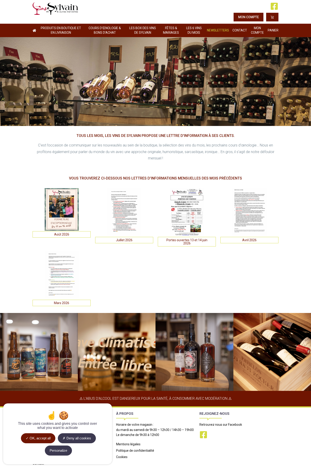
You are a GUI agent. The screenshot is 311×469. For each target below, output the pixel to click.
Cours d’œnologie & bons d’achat (105, 30)
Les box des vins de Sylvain (142, 30)
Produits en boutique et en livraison (61, 30)
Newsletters (218, 30)
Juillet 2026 (124, 240)
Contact (239, 30)
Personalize (58, 450)
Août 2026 (61, 234)
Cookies (121, 457)
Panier (273, 30)
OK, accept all (40, 438)
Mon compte (257, 30)
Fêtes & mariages (171, 30)
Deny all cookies (78, 438)
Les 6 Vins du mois (194, 30)
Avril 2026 (249, 240)
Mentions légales (128, 444)
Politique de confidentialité (135, 450)
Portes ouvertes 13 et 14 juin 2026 (186, 241)
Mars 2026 (61, 303)
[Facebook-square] (274, 6)
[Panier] (272, 17)
